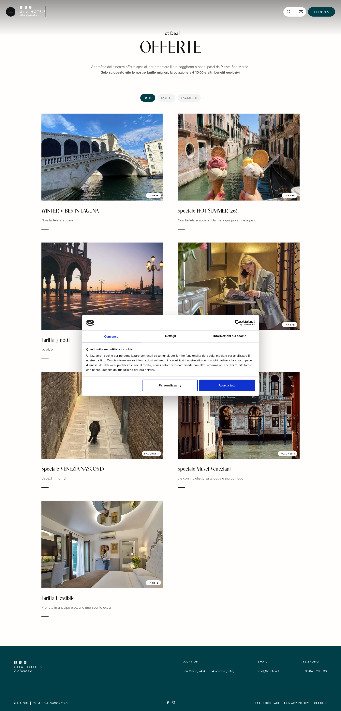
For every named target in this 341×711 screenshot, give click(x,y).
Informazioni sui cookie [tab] (229, 335)
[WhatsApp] (288, 12)
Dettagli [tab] (170, 335)
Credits (320, 703)
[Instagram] (173, 703)
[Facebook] (167, 703)
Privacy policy (296, 703)
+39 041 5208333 (315, 671)
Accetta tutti (227, 385)
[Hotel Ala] (32, 15)
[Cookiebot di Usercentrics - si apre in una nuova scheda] (237, 323)
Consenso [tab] (111, 336)
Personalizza (168, 385)
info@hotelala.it (268, 671)
